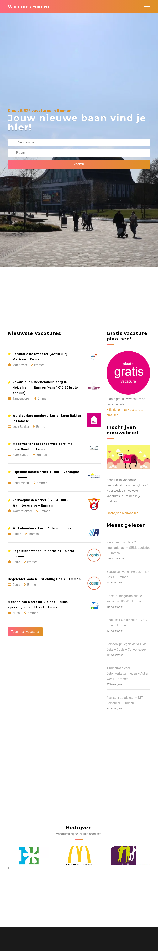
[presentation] (8, 867)
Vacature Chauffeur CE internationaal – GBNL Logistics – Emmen (128, 547)
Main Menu (147, 6)
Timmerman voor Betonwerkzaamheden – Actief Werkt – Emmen (127, 673)
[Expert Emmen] (129, 855)
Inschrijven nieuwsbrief (122, 513)
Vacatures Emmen (28, 6)
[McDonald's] (28, 855)
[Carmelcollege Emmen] (79, 855)
